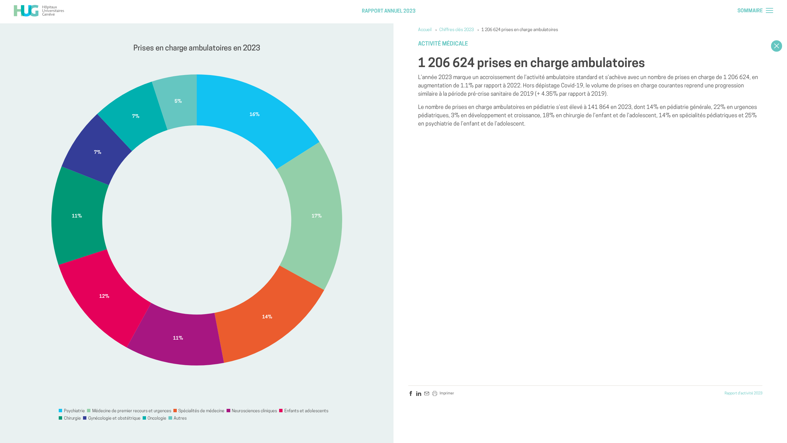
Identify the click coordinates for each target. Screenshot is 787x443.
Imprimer (447, 393)
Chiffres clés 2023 (456, 30)
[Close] (776, 46)
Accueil (425, 30)
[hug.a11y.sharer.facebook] (410, 393)
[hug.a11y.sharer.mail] (426, 393)
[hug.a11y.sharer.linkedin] (418, 393)
